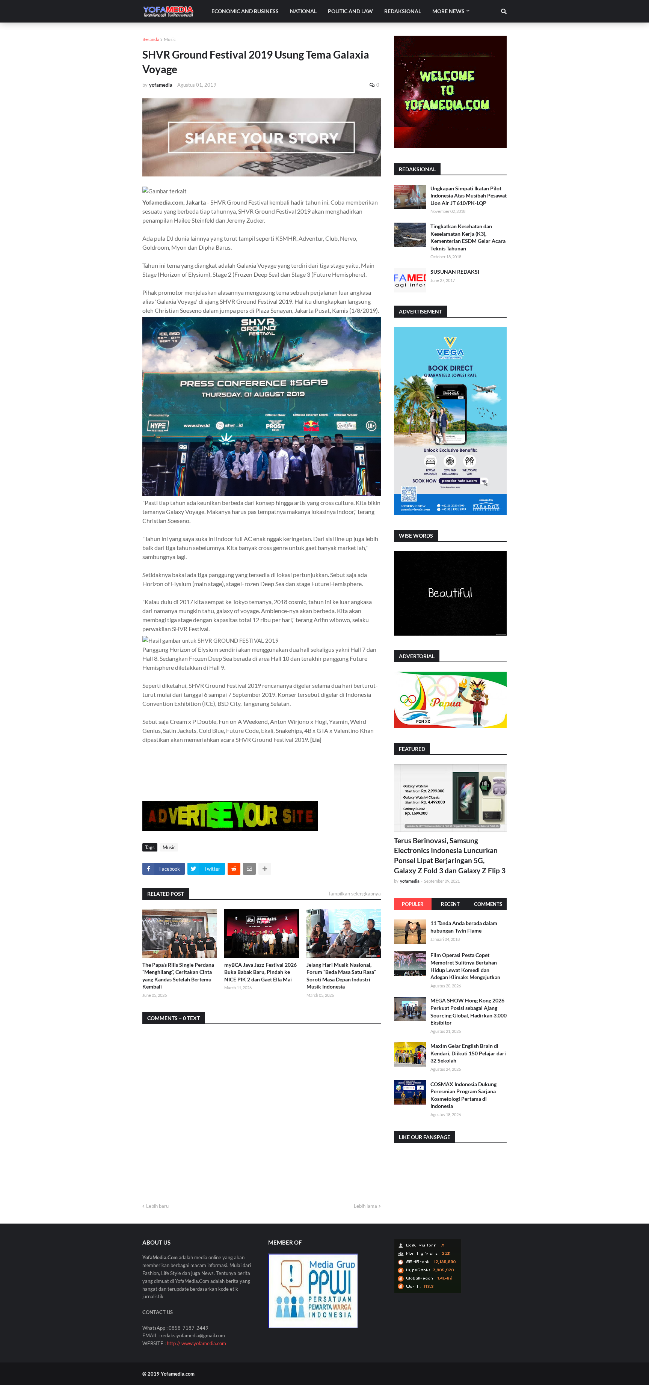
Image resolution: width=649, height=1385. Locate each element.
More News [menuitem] (448, 11)
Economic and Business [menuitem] (245, 11)
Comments (488, 904)
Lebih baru (157, 1206)
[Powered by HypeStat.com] (428, 1291)
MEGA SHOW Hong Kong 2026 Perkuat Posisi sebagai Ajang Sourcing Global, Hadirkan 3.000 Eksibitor (468, 1011)
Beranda (150, 39)
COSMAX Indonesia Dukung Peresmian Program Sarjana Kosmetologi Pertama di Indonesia (463, 1095)
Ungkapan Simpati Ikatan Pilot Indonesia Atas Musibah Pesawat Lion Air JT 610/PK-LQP (468, 195)
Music (170, 39)
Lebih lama (365, 1206)
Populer (413, 904)
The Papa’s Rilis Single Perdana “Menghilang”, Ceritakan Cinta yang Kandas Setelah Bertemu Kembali (178, 976)
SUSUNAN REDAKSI (454, 271)
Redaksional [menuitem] (402, 11)
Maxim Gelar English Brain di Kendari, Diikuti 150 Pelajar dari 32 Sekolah (468, 1053)
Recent (450, 904)
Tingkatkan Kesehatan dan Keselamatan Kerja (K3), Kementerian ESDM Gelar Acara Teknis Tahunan (468, 237)
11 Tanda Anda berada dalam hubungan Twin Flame (463, 927)
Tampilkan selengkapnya (354, 894)
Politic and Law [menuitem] (350, 11)
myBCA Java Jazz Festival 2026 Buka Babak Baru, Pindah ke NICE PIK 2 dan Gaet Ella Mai (260, 972)
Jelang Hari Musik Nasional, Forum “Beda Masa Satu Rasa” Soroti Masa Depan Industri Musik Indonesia (341, 976)
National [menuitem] (303, 11)
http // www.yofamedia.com (196, 1343)
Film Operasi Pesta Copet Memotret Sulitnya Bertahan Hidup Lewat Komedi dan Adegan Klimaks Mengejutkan (465, 966)
